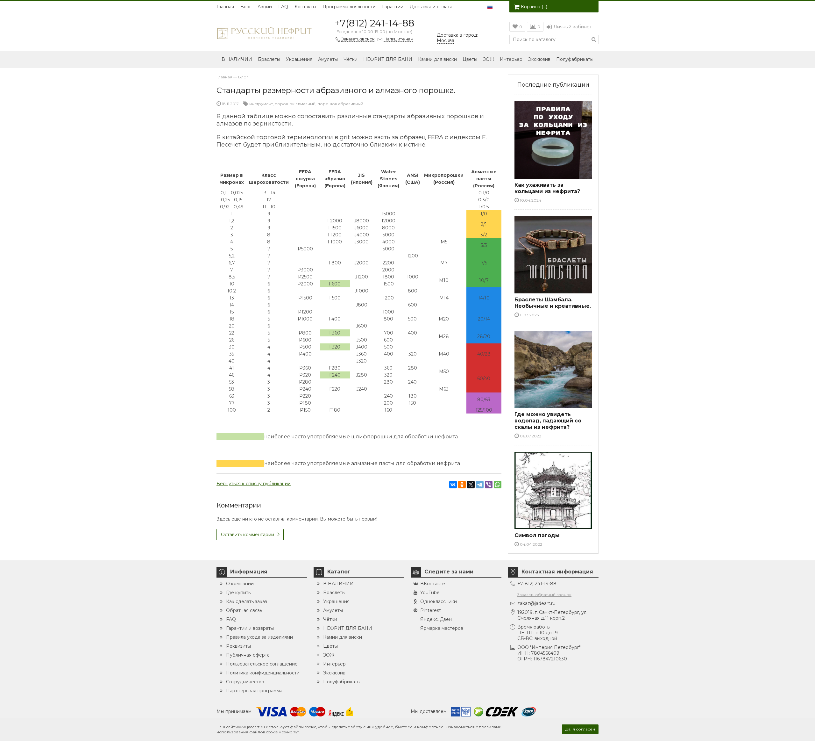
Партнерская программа (254, 691)
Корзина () (534, 7)
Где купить (238, 592)
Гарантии (392, 7)
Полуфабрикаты (574, 59)
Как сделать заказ (246, 601)
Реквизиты (238, 646)
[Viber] (489, 484)
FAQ (283, 7)
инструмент (261, 103)
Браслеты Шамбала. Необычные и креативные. (552, 303)
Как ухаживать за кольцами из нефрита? (547, 188)
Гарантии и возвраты (250, 628)
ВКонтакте (432, 583)
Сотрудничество (245, 682)
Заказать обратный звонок (544, 594)
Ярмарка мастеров (441, 628)
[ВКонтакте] (453, 484)
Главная (225, 7)
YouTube (430, 592)
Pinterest (430, 610)
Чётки (351, 59)
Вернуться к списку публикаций (253, 483)
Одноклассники (438, 601)
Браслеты (269, 59)
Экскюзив (539, 59)
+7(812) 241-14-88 (374, 23)
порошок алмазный (295, 103)
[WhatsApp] (497, 484)
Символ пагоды (537, 535)
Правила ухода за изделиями (259, 637)
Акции (265, 7)
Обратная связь (244, 610)
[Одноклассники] (462, 484)
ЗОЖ (488, 59)
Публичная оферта (248, 655)
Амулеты (328, 59)
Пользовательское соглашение (262, 664)
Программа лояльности (349, 7)
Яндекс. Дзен (436, 619)
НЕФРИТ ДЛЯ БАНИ (387, 59)
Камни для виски (437, 59)
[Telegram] (480, 484)
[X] (471, 484)
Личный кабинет (572, 27)
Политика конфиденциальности (263, 673)
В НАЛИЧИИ (237, 59)
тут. (297, 732)
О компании (240, 583)
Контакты (305, 7)
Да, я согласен (580, 729)
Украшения (299, 59)
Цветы (470, 59)
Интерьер (511, 59)
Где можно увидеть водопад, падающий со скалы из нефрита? (547, 420)
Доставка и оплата (431, 7)
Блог (245, 7)
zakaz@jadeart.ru (536, 603)
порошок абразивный (340, 103)
